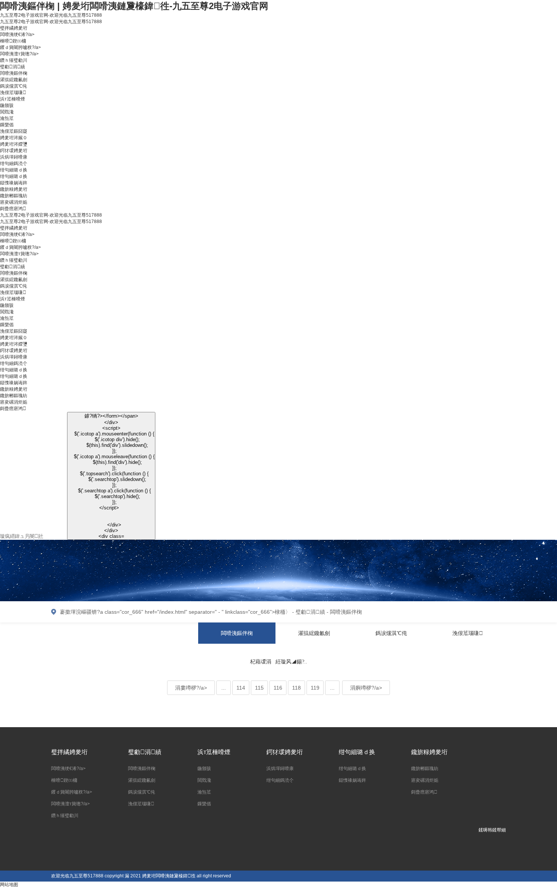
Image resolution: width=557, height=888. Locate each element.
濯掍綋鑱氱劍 (13, 79)
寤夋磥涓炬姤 (13, 202)
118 (296, 688)
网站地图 (9, 884)
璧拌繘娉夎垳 (13, 28)
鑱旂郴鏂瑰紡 (13, 195)
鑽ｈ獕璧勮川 (13, 60)
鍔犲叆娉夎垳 (13, 150)
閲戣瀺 (7, 112)
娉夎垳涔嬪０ (13, 137)
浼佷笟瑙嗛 (13, 92)
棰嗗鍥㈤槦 (13, 41)
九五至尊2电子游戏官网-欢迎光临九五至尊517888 (51, 15)
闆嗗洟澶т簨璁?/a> (19, 54)
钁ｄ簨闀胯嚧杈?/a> (20, 47)
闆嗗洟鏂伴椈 (13, 73)
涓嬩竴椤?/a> (366, 688)
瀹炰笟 (7, 118)
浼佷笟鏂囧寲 (13, 131)
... (223, 688)
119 (315, 688)
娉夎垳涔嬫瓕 (13, 144)
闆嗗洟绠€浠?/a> (17, 34)
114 (240, 688)
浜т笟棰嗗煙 (12, 99)
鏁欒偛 (7, 124)
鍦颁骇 (7, 105)
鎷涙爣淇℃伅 (13, 86)
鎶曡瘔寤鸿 (13, 208)
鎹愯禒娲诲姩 (13, 182)
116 (278, 688)
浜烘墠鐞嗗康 (13, 157)
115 (259, 688)
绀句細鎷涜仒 (13, 163)
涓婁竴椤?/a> (191, 688)
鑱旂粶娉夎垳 (13, 189)
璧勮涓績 (12, 66)
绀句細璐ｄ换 (13, 170)
